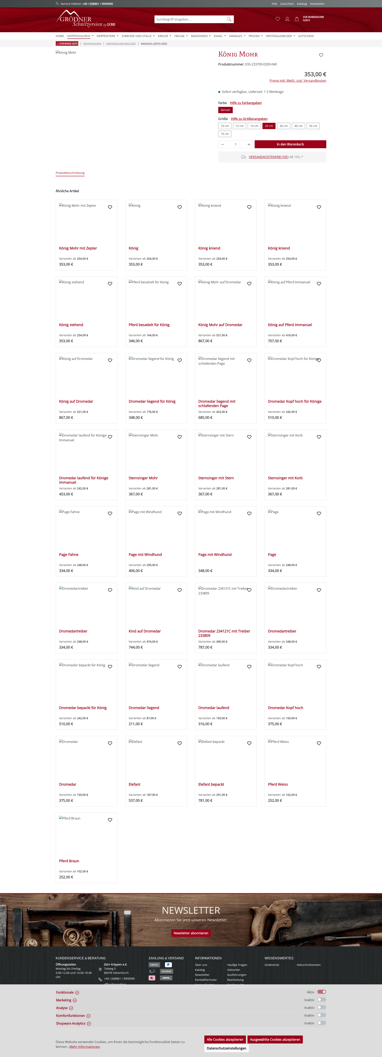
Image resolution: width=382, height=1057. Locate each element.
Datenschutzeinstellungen (226, 1048)
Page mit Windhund (145, 554)
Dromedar (67, 784)
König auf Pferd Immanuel (290, 324)
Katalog (302, 4)
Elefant (134, 784)
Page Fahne (68, 554)
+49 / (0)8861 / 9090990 (97, 4)
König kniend (209, 248)
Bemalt (225, 110)
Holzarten (233, 970)
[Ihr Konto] (287, 19)
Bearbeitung (235, 980)
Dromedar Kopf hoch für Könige (295, 401)
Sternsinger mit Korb (285, 478)
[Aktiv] (321, 992)
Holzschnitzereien (309, 965)
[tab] (70, 173)
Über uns (201, 965)
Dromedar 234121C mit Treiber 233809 (224, 633)
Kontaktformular (206, 980)
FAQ (274, 4)
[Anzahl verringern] (222, 144)
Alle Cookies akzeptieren (225, 1039)
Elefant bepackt (211, 784)
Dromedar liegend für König (152, 401)
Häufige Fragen (237, 965)
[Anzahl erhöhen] (249, 144)
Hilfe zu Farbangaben (246, 103)
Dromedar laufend (213, 707)
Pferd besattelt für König (149, 324)
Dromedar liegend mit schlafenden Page (216, 403)
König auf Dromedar (76, 401)
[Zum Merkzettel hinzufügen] (321, 55)
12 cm (240, 126)
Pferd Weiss (278, 784)
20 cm (269, 126)
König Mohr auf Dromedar (220, 324)
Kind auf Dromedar (145, 631)
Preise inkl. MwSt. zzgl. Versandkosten (298, 80)
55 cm (313, 126)
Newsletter (317, 4)
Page (272, 554)
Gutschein (287, 4)
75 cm (225, 134)
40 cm (298, 126)
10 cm (225, 126)
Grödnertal (272, 965)
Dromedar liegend (144, 707)
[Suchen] (229, 19)
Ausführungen (237, 975)
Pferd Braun (69, 861)
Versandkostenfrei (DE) (268, 157)
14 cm (254, 126)
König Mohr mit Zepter (78, 248)
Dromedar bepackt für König (83, 707)
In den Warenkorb (290, 144)
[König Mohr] (133, 93)
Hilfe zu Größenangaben (249, 119)
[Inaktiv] (321, 999)
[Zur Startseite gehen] (85, 18)
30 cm (284, 126)
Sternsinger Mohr (143, 478)
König (133, 248)
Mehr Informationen (84, 1046)
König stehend (71, 324)
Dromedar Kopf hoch (285, 707)
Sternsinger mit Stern (216, 478)
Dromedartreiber (73, 631)
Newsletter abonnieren (191, 933)
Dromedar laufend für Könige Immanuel (83, 480)
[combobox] (189, 19)
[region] (133, 93)
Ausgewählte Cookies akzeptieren (275, 1039)
